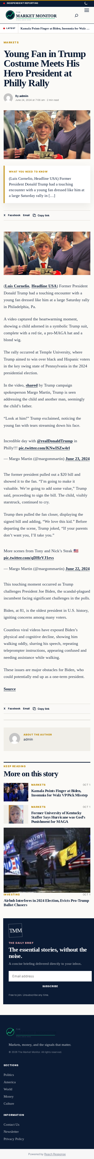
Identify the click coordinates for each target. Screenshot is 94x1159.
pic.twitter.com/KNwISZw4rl (44, 448)
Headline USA (44, 286)
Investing (12, 894)
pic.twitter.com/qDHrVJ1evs (29, 557)
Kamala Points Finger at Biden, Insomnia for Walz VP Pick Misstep (56, 28)
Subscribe (50, 986)
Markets (11, 42)
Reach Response (55, 1154)
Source (10, 689)
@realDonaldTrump (55, 441)
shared (32, 385)
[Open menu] (87, 15)
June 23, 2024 (77, 458)
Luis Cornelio (17, 286)
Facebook (14, 215)
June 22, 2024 (77, 568)
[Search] (76, 15)
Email (26, 215)
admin (23, 96)
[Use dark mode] (86, 3)
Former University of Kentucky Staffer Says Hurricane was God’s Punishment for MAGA (58, 817)
